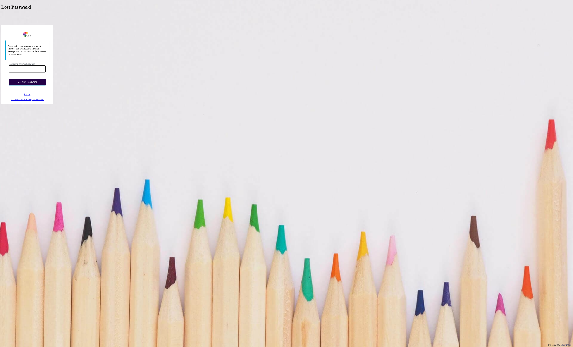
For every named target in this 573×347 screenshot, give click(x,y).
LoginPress (566, 345)
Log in (27, 94)
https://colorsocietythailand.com (27, 34)
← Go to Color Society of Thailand (27, 99)
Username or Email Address (22, 64)
